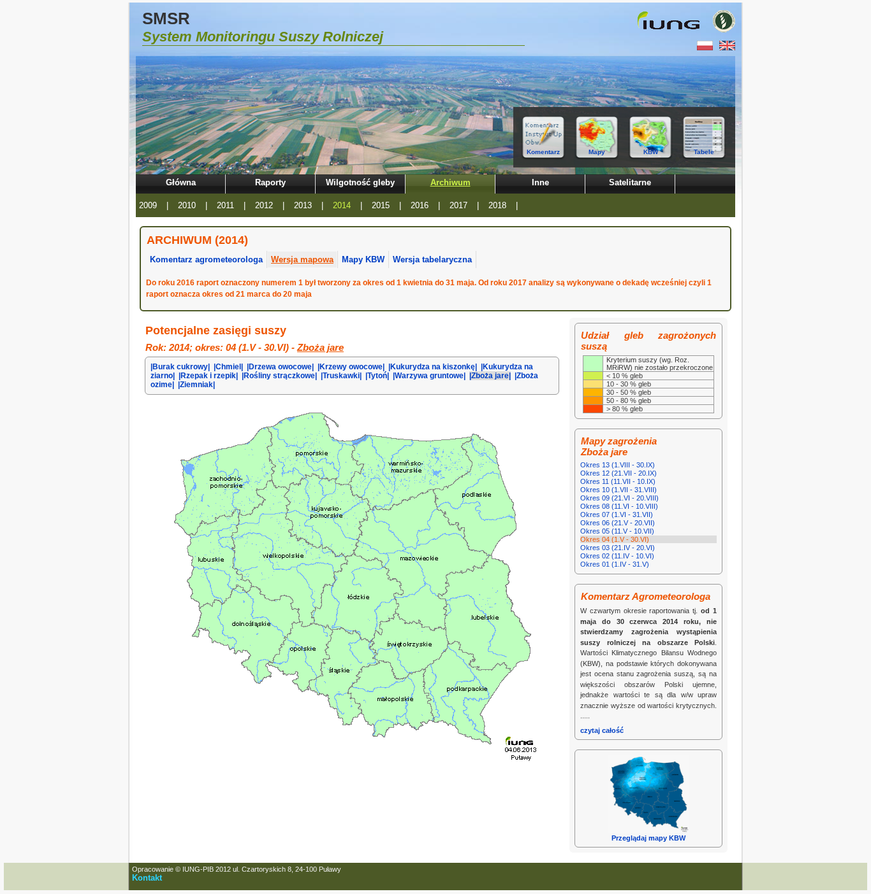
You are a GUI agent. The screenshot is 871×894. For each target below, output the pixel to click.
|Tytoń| (377, 375)
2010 (187, 205)
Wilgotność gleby (360, 182)
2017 (458, 205)
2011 (225, 205)
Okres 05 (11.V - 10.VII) (617, 531)
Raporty (270, 182)
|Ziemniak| (196, 384)
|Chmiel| (228, 366)
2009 (148, 205)
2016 (419, 205)
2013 (303, 205)
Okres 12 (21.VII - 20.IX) (618, 473)
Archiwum (450, 182)
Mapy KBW (363, 259)
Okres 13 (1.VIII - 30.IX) (617, 465)
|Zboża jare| (490, 375)
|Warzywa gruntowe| (429, 375)
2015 (381, 205)
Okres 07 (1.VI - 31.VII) (616, 514)
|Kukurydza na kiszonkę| (432, 366)
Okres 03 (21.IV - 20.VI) (617, 547)
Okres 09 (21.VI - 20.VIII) (619, 498)
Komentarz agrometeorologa (206, 259)
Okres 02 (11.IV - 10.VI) (617, 556)
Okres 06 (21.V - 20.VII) (617, 523)
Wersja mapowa (302, 259)
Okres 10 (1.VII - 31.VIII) (618, 489)
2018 (497, 205)
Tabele (704, 151)
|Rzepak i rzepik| (208, 375)
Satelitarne (630, 182)
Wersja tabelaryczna (432, 259)
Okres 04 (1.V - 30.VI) (614, 539)
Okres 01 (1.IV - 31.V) (614, 564)
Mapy (597, 151)
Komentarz (543, 151)
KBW (650, 151)
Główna (181, 182)
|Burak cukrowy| (180, 366)
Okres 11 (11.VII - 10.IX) (617, 481)
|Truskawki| (341, 375)
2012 (264, 205)
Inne (540, 182)
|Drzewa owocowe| (280, 366)
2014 (342, 205)
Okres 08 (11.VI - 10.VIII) (619, 506)
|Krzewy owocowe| (351, 366)
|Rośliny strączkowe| (279, 375)
